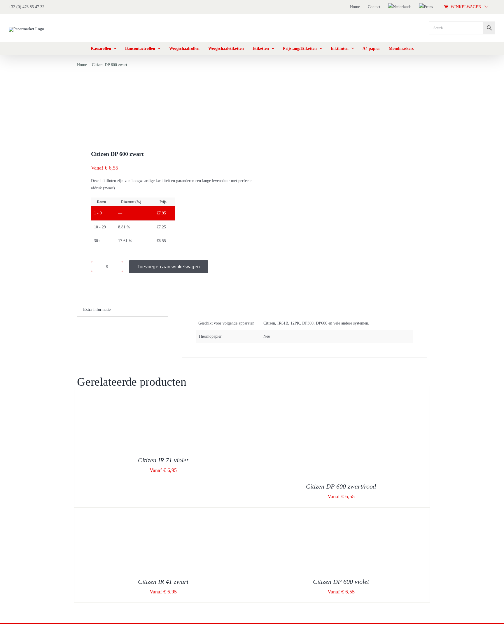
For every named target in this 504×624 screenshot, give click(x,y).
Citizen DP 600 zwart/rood (341, 486)
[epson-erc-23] (161, 104)
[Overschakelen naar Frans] (426, 7)
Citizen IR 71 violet (163, 460)
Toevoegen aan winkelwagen (168, 266)
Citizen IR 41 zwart (163, 581)
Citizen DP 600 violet (341, 581)
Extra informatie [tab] (97, 309)
